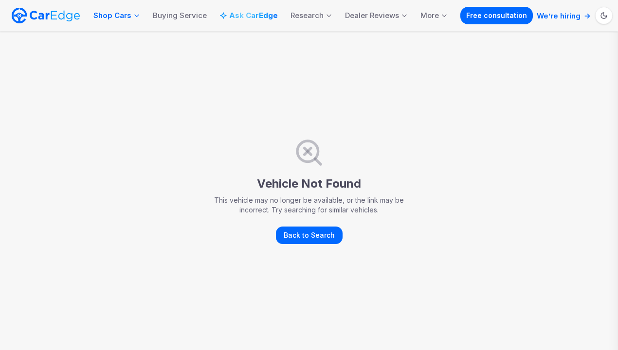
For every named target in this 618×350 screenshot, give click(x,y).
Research (307, 15)
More (429, 15)
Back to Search (309, 235)
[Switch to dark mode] (604, 15)
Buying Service (180, 15)
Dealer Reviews (372, 15)
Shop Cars (112, 15)
